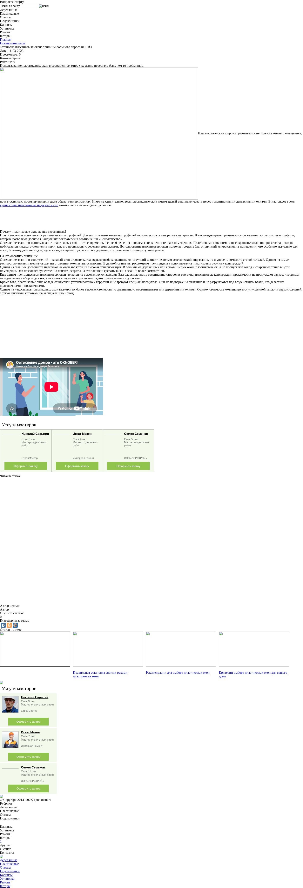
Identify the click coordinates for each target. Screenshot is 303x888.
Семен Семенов (136, 433)
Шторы (5, 886)
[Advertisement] (123, 218)
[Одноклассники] (9, 625)
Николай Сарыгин (35, 433)
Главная (5, 39)
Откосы (5, 867)
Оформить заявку (26, 466)
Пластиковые (9, 863)
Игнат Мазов (82, 433)
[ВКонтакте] (3, 625)
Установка (7, 878)
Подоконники (10, 871)
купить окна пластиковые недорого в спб (29, 205)
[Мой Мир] (15, 625)
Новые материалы (13, 43)
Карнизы (6, 875)
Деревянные (8, 860)
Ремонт (5, 882)
